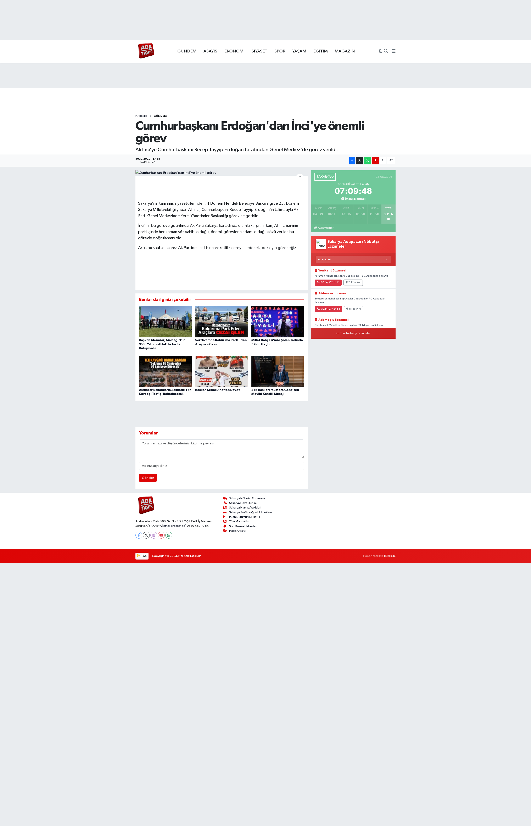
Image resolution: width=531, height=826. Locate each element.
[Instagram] (153, 535)
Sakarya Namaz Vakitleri (245, 507)
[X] (146, 535)
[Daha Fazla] (375, 160)
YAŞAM (299, 51)
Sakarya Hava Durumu (243, 503)
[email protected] (174, 525)
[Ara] (386, 51)
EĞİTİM (320, 51)
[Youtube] (161, 535)
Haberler (142, 115)
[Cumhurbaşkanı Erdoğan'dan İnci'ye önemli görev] (221, 173)
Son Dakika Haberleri (243, 526)
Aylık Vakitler (325, 227)
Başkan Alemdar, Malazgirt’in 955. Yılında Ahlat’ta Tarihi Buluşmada (162, 344)
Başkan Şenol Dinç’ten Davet (217, 390)
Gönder (148, 478)
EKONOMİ (234, 51)
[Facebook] (138, 535)
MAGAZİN (345, 51)
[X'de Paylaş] (359, 160)
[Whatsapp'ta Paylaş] (367, 160)
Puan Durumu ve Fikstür (244, 516)
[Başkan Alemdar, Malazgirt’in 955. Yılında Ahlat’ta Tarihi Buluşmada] (165, 321)
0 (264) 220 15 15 (329, 282)
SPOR (279, 51)
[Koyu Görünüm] (380, 51)
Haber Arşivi (237, 530)
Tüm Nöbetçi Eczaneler (355, 333)
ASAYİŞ (210, 51)
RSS (144, 555)
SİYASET (259, 51)
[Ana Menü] (394, 51)
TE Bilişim (390, 555)
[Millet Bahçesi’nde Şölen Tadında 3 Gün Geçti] (277, 321)
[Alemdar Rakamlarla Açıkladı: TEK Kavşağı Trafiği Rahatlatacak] (165, 371)
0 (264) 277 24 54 (330, 309)
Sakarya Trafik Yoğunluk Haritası (250, 512)
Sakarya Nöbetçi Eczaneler (247, 498)
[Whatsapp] (168, 535)
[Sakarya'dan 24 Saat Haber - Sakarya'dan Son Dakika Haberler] (146, 51)
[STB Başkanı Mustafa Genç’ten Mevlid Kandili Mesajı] (277, 371)
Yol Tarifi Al (354, 282)
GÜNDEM (186, 51)
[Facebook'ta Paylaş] (352, 160)
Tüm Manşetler (239, 521)
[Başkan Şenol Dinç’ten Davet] (221, 371)
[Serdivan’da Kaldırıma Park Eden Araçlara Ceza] (221, 321)
